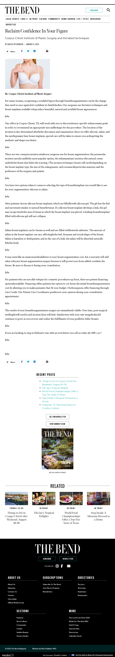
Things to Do (17, 508)
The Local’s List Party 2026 (79, 618)
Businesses (82, 592)
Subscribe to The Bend (52, 584)
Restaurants (82, 595)
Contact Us (12, 592)
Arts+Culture (22, 621)
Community (54, 18)
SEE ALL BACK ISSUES (57, 472)
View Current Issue (57, 423)
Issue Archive (74, 629)
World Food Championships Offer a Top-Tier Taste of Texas (71, 518)
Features (20, 618)
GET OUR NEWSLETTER (57, 416)
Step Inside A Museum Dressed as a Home (98, 516)
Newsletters (68, 558)
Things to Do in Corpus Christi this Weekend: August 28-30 (16, 518)
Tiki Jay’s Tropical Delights (55, 388)
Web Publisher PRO (48, 649)
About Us (11, 584)
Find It (24, 18)
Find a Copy (73, 625)
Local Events (12, 18)
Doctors (81, 584)
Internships (12, 599)
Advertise (11, 24)
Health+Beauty (22, 632)
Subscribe (94, 10)
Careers (11, 595)
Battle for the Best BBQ (78, 621)
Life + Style (83, 18)
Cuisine (43, 18)
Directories (73, 632)
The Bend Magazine (18, 649)
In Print (33, 18)
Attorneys (82, 588)
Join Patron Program (51, 588)
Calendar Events (75, 636)
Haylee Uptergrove (15, 44)
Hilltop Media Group (16, 603)
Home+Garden (68, 18)
